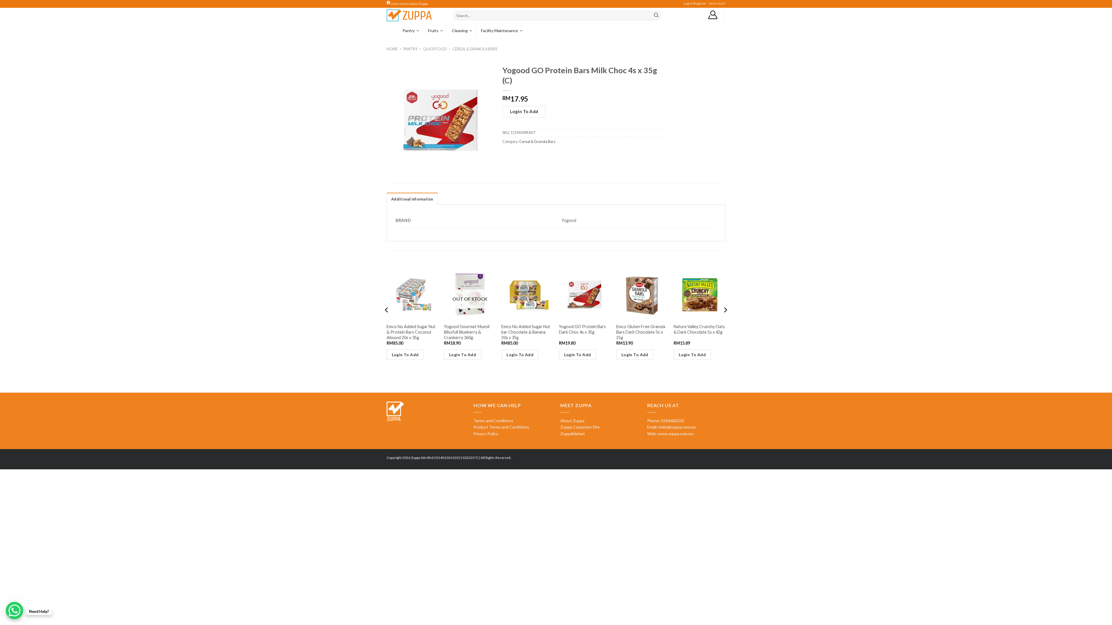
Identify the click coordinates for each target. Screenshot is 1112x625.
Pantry (410, 49)
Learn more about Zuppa (409, 3)
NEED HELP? (717, 3)
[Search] (656, 16)
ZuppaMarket (572, 433)
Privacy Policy (485, 433)
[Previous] (387, 321)
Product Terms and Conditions (501, 426)
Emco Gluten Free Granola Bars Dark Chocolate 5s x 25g (640, 332)
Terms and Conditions (493, 420)
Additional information (412, 199)
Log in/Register (695, 3)
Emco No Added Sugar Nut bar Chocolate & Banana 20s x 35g (525, 332)
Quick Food (435, 49)
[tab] (412, 199)
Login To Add (524, 111)
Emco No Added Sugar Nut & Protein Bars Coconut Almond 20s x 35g (411, 332)
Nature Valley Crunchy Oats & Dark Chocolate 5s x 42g (699, 329)
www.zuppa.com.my (675, 433)
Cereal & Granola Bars (475, 49)
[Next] (725, 321)
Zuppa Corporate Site (580, 426)
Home (392, 49)
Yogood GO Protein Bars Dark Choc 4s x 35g (582, 329)
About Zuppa (572, 420)
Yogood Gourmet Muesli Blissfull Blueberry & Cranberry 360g (466, 332)
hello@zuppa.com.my (677, 426)
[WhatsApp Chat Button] (14, 610)
